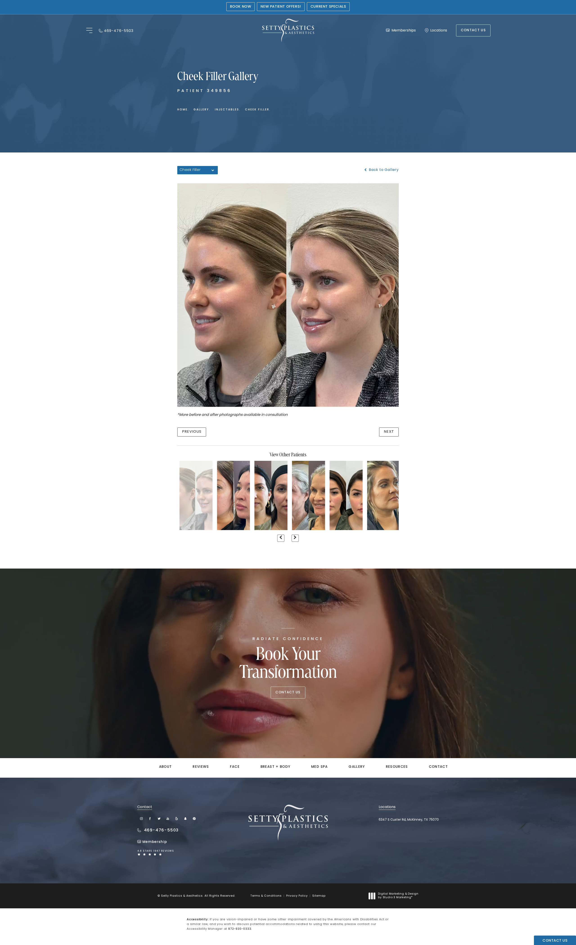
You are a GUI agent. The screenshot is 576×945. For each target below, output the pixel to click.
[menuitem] (141, 818)
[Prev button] (280, 538)
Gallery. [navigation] (202, 109)
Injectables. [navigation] (228, 109)
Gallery (357, 767)
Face (235, 767)
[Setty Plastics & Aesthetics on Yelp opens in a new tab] (176, 818)
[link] (116, 30)
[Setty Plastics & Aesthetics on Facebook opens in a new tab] (150, 818)
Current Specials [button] (328, 7)
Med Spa (319, 767)
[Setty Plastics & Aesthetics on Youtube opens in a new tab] (168, 818)
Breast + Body (275, 767)
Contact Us (473, 30)
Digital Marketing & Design (398, 896)
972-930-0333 (239, 928)
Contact (438, 767)
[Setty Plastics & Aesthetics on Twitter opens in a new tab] (159, 818)
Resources (397, 767)
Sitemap (319, 896)
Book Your (288, 659)
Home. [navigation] (183, 109)
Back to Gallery (383, 170)
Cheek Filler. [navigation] (258, 109)
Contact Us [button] (554, 941)
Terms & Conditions (266, 896)
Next (389, 432)
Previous (191, 432)
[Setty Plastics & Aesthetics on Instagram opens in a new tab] (141, 818)
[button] (89, 30)
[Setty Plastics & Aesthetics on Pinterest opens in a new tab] (194, 818)
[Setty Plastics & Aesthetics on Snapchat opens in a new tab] (185, 818)
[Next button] (295, 538)
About (165, 767)
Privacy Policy (297, 896)
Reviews (201, 767)
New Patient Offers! (281, 7)
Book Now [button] (240, 7)
